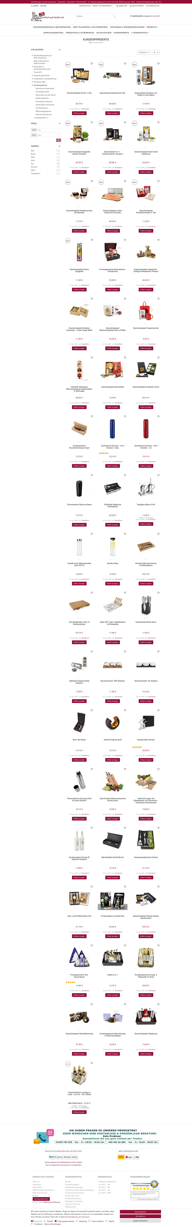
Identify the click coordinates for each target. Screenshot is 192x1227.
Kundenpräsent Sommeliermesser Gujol (79, 447)
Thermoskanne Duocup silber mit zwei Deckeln (79, 799)
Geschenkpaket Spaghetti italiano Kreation (79, 153)
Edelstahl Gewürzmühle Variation (79, 682)
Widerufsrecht (70, 1207)
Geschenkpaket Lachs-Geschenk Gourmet (112, 212)
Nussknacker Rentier (146, 740)
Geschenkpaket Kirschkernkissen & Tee (146, 212)
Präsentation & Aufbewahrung (80, 33)
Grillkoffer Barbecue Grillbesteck (112, 506)
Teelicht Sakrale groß (113, 740)
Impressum (37, 1184)
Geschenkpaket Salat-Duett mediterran (146, 153)
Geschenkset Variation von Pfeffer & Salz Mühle (146, 94)
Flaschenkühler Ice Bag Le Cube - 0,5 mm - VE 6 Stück (79, 1093)
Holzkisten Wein (103, 33)
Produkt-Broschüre (72, 1196)
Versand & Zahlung (72, 1204)
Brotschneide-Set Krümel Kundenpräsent (146, 564)
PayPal (111, 1221)
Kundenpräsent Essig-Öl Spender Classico (79, 858)
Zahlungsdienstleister (66, 1221)
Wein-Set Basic (79, 740)
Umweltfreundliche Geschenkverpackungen (74, 1185)
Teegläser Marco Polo (146, 505)
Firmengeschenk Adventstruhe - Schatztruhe (112, 270)
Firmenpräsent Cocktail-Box (112, 916)
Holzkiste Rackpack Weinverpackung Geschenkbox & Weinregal (79, 389)
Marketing (83, 1221)
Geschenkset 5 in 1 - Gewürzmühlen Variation (112, 153)
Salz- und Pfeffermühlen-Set (79, 916)
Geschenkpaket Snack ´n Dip (79, 93)
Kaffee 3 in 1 (112, 975)
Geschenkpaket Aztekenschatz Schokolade (79, 212)
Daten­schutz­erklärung (69, 1217)
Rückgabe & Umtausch (73, 1201)
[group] (79, 76)
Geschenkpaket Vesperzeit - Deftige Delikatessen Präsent (146, 270)
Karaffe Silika (112, 563)
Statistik (50, 1221)
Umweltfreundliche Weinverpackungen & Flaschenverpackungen (79, 1191)
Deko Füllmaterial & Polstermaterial (90, 27)
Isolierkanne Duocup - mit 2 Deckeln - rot (146, 447)
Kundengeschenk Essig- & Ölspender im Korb (146, 976)
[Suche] (114, 16)
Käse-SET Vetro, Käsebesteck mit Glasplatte (112, 623)
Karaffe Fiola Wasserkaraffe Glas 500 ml (79, 564)
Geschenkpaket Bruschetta (112, 387)
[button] (96, 6)
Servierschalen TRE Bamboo (112, 681)
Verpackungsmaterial (53, 33)
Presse (35, 1196)
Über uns (36, 1181)
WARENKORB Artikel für (146, 16)
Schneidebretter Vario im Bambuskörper (79, 623)
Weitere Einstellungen (52, 1224)
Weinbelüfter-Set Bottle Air (113, 857)
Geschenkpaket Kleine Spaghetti (79, 270)
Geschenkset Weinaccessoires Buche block (113, 799)
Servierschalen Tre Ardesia (146, 681)
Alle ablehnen (140, 1216)
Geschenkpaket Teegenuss (146, 1034)
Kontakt (68, 1181)
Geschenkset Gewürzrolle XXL (113, 93)
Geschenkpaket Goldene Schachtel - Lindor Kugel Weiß (79, 329)
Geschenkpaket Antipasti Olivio (146, 387)
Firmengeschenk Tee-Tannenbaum (79, 976)
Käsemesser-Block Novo (146, 622)
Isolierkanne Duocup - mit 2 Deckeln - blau (112, 447)
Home (90, 42)
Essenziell (38, 1221)
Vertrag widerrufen (41, 1199)
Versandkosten (85, 109)
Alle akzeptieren (140, 1212)
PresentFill (152, 27)
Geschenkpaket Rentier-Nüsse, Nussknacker (146, 917)
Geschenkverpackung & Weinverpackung (52, 27)
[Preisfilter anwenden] (58, 140)
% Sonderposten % (140, 33)
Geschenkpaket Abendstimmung (79, 1034)
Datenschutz (37, 1187)
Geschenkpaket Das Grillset (146, 857)
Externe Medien (98, 1221)
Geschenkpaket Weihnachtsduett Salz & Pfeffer (113, 329)
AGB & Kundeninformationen (43, 1190)
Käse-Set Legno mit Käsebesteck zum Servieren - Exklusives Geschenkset (146, 800)
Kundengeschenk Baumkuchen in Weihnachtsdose (113, 1035)
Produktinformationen (73, 1198)
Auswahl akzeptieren (140, 1221)
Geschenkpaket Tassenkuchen (146, 328)
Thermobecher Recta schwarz (79, 505)
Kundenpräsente (121, 33)
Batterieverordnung (40, 1193)
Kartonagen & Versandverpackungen (127, 27)
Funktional (38, 1224)
